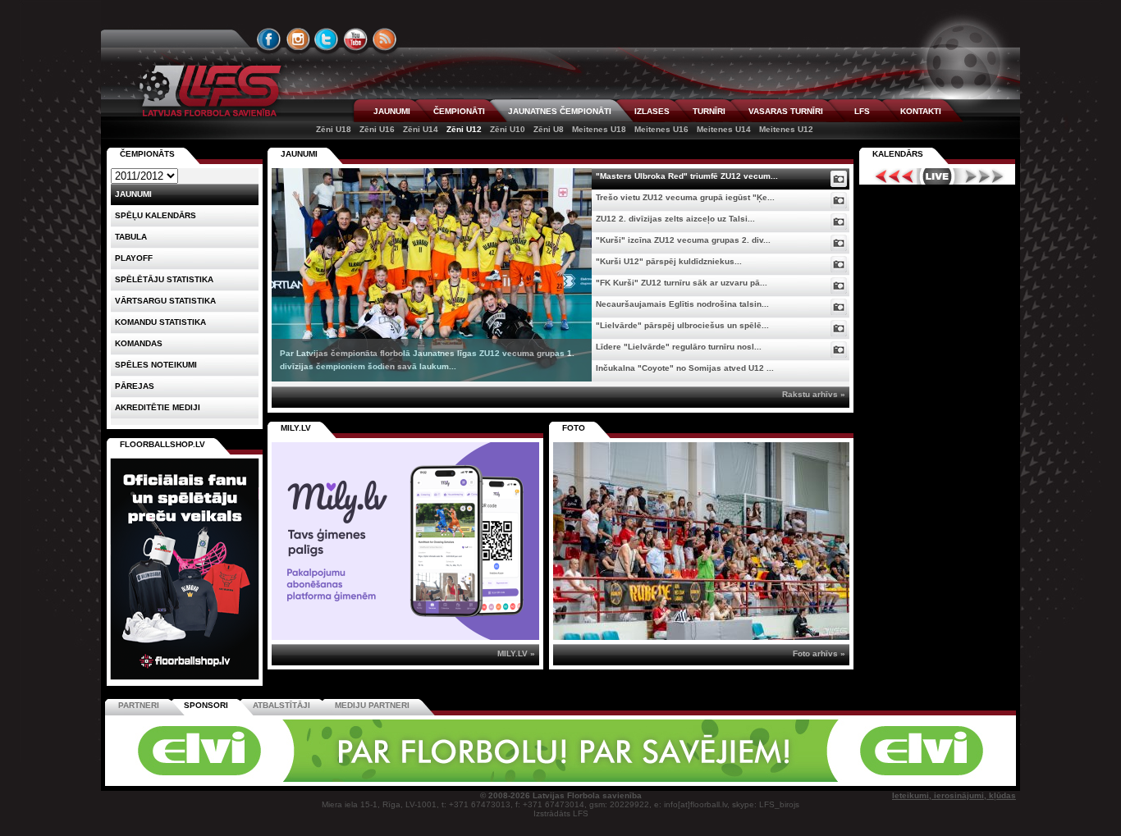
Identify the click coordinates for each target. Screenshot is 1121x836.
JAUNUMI (391, 111)
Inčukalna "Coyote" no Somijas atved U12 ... (685, 367)
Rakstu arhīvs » (813, 394)
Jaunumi (299, 153)
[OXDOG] (563, 778)
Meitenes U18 (599, 129)
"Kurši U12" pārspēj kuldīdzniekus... (669, 261)
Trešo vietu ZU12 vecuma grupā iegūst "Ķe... (685, 197)
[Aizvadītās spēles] (890, 176)
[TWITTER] (326, 39)
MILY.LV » (516, 653)
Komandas (138, 343)
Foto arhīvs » (819, 653)
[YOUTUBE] (355, 39)
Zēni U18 (333, 129)
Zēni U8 (548, 129)
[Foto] (838, 179)
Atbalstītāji (281, 705)
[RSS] (385, 39)
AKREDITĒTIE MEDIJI (157, 407)
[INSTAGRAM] (298, 39)
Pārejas (134, 386)
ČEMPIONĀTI (459, 111)
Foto (573, 427)
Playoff (134, 258)
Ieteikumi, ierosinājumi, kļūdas (954, 795)
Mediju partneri (372, 705)
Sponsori (206, 705)
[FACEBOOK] (269, 39)
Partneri (138, 705)
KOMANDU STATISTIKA (160, 322)
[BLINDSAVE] (676, 778)
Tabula (131, 236)
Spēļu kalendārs (155, 215)
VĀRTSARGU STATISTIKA (165, 300)
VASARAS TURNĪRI (785, 111)
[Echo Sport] (901, 778)
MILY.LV (296, 427)
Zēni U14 (420, 129)
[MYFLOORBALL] (789, 778)
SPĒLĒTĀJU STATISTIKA (164, 279)
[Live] (937, 176)
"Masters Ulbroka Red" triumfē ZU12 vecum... (687, 175)
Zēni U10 (507, 129)
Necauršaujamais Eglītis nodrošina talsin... (682, 303)
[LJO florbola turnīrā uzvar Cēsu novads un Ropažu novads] (701, 541)
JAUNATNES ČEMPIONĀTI (559, 111)
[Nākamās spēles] (984, 176)
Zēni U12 (464, 129)
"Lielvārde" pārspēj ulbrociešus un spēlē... (682, 325)
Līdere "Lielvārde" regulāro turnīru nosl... (679, 346)
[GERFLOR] (449, 778)
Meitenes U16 (661, 129)
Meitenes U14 (724, 129)
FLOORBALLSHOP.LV (162, 444)
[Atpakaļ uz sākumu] (208, 91)
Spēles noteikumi (156, 364)
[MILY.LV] (405, 637)
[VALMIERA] (222, 778)
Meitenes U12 (786, 129)
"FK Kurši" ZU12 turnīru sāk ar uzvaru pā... (681, 282)
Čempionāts (147, 153)
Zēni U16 (377, 129)
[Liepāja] (336, 778)
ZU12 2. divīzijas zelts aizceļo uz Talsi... (675, 218)
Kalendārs (897, 153)
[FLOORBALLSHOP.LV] (185, 680)
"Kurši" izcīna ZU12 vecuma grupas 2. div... (683, 239)
